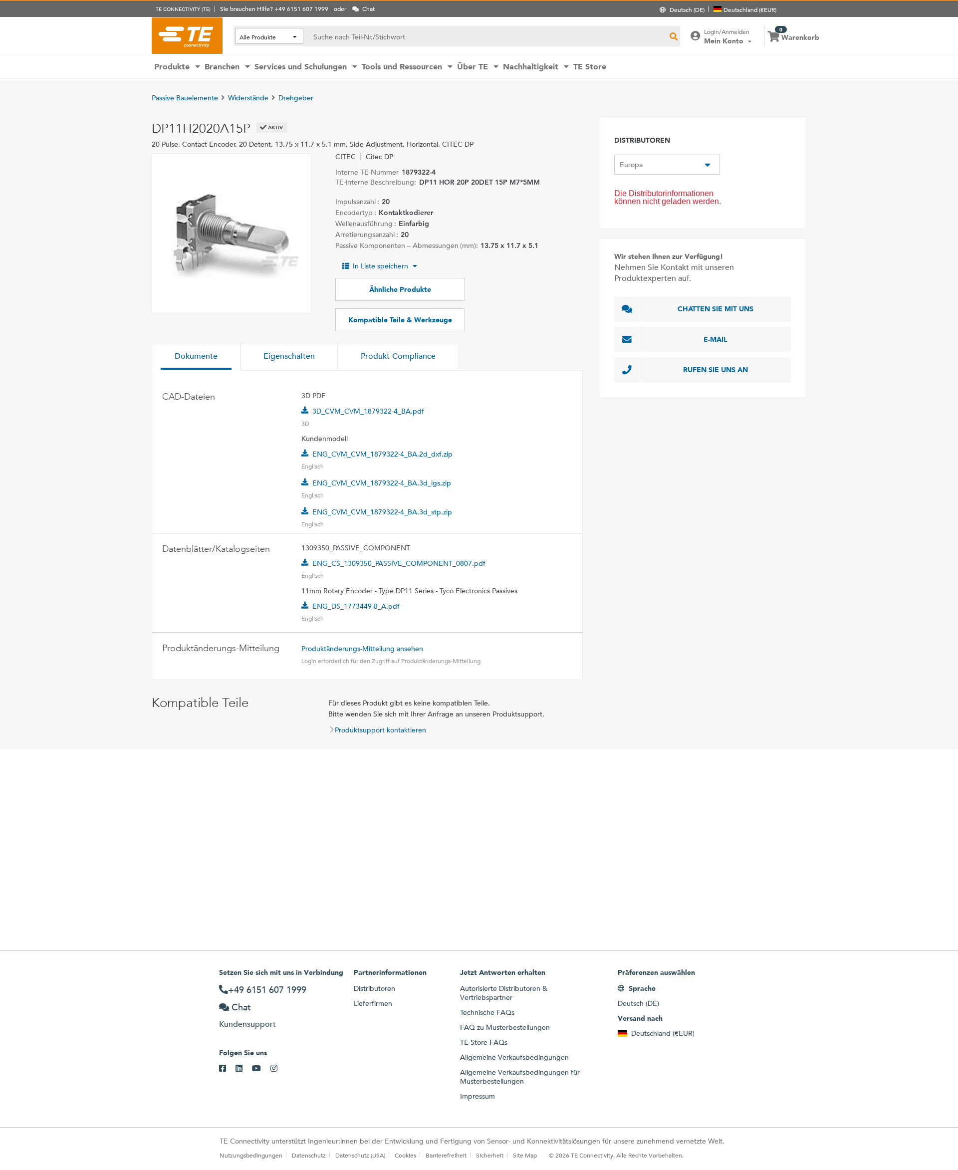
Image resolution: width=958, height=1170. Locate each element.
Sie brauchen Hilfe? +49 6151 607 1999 (274, 8)
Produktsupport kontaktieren (380, 729)
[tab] (196, 357)
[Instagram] (278, 1068)
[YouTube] (261, 1068)
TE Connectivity (187, 35)
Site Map (525, 1155)
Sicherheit (489, 1155)
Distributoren (374, 988)
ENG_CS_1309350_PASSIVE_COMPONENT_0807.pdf (398, 563)
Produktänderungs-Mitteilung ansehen (362, 648)
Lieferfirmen (373, 1003)
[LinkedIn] (244, 1068)
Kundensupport (247, 1024)
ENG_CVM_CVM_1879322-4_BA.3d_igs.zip (381, 482)
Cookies (405, 1155)
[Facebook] (227, 1068)
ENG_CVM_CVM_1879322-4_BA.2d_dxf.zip (382, 454)
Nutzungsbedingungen (251, 1155)
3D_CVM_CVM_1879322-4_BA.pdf (368, 411)
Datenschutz (309, 1155)
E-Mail (715, 339)
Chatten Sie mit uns (715, 308)
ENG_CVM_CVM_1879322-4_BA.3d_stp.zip (382, 511)
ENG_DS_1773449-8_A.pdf (356, 606)
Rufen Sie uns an (715, 369)
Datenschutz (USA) (360, 1155)
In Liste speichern (380, 265)
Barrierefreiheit (446, 1155)
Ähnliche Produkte (400, 289)
